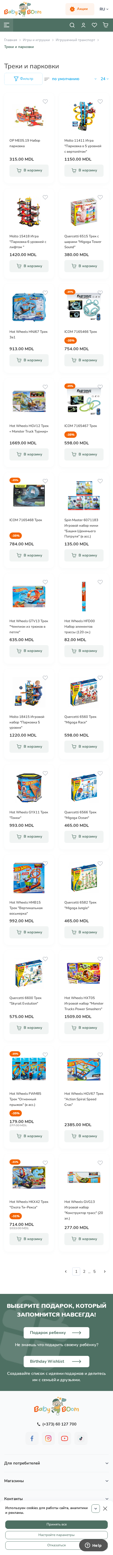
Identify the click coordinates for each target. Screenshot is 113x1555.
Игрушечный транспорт (75, 40)
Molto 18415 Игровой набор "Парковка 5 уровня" (26, 722)
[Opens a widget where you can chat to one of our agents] (93, 1545)
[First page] (66, 1271)
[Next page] (105, 1271)
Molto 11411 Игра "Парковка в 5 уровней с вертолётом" (82, 146)
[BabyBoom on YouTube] (64, 1438)
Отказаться (56, 1545)
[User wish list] (94, 25)
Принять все (57, 1524)
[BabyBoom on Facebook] (32, 1438)
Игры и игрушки (36, 40)
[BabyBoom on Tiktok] (81, 1438)
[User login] (83, 25)
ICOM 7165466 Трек (80, 331)
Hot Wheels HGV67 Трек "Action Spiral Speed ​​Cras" (84, 1099)
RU (102, 9)
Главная (10, 40)
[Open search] (72, 25)
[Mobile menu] (6, 25)
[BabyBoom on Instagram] (48, 1438)
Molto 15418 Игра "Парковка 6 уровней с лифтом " (27, 242)
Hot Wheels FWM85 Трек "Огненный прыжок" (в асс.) (25, 1099)
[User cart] (105, 25)
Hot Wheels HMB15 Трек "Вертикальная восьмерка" (26, 908)
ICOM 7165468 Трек (25, 520)
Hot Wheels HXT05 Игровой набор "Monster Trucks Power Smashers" (84, 1003)
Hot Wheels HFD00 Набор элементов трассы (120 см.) (79, 627)
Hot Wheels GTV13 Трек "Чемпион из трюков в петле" (28, 627)
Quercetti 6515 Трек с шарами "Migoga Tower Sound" (82, 242)
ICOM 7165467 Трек (80, 426)
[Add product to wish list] (45, 101)
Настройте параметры (56, 1535)
